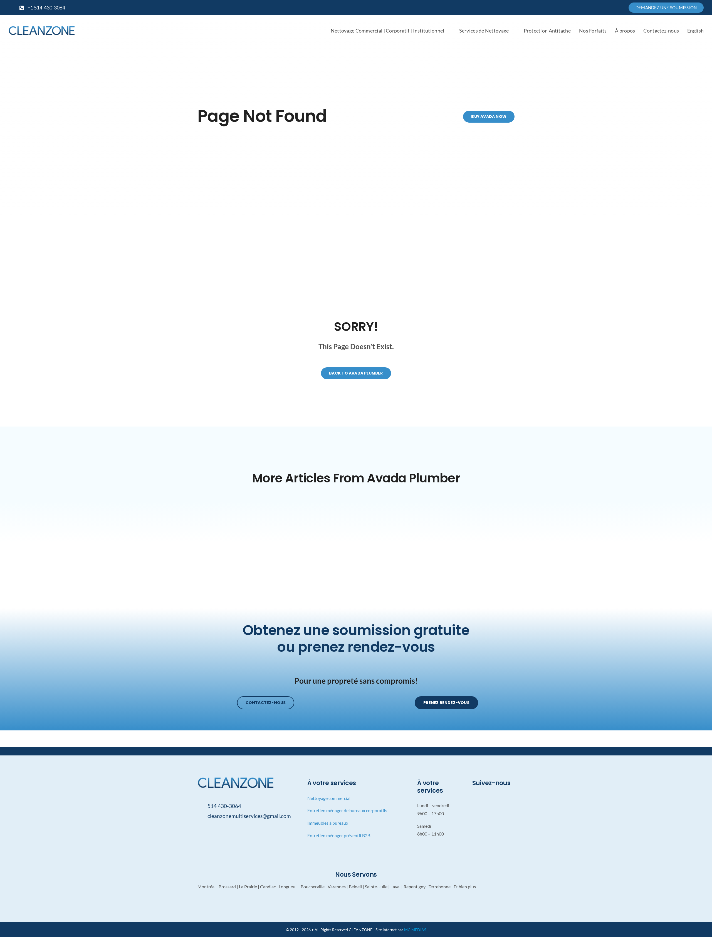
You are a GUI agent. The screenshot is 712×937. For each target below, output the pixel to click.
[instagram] (452, 8)
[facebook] (443, 8)
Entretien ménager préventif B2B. (339, 835)
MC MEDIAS (415, 929)
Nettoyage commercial (328, 798)
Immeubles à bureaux (327, 823)
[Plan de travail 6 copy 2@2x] (41, 27)
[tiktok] (461, 8)
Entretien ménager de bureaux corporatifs (347, 810)
